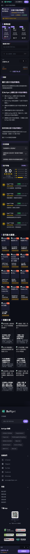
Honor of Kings (18, 444)
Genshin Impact (6, 444)
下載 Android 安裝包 (16, 523)
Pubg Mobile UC (20, 433)
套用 (25, 53)
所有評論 (24, 165)
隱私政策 (3, 497)
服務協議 (3, 494)
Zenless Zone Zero (7, 441)
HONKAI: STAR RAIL (7, 433)
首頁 (2, 5)
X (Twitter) (7, 460)
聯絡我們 (3, 502)
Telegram (7, 464)
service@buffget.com (11, 480)
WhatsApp (8, 476)
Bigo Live (18, 441)
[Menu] (2, 2)
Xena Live (14, 448)
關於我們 (3, 491)
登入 (26, 1)
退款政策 (3, 499)
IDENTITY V (5, 448)
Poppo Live (5, 437)
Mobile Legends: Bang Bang (19, 437)
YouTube (7, 468)
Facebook (8, 472)
